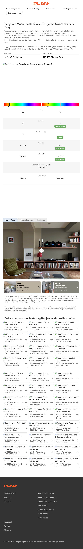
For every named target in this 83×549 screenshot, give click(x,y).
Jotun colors (43, 518)
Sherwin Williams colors (47, 501)
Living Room (10, 220)
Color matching (33, 9)
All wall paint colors (46, 493)
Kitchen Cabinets (26, 220)
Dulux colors (43, 514)
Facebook (8, 522)
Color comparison (13, 9)
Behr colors (42, 505)
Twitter (7, 526)
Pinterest (7, 530)
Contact (7, 501)
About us (7, 497)
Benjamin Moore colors (47, 497)
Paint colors (51, 9)
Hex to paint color (70, 9)
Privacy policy (10, 493)
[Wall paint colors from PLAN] (41, 4)
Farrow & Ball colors (46, 510)
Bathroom (41, 220)
